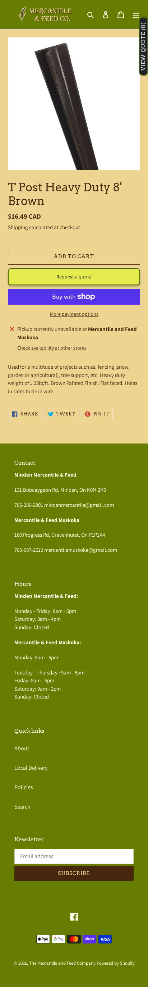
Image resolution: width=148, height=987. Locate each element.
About (21, 748)
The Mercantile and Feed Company (62, 963)
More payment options (74, 314)
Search (22, 806)
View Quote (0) (143, 46)
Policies (23, 787)
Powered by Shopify (116, 963)
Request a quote (74, 276)
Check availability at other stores (52, 348)
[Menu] (135, 14)
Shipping (18, 227)
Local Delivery (30, 768)
